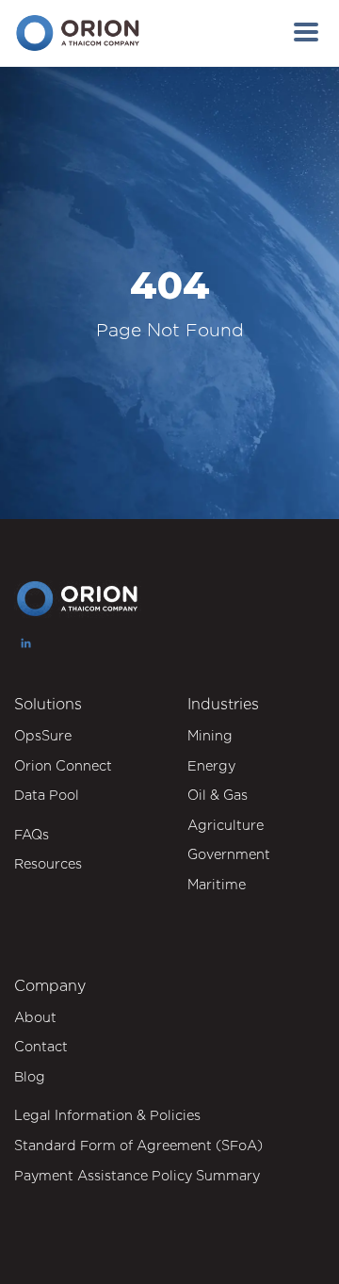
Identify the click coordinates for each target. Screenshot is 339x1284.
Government (228, 854)
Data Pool (46, 795)
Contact (41, 1046)
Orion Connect (63, 765)
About (35, 1017)
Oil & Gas (217, 795)
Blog (29, 1076)
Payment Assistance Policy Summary (137, 1175)
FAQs (31, 834)
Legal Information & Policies (107, 1115)
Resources (48, 863)
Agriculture (225, 825)
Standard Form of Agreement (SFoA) (138, 1145)
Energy (211, 765)
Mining (210, 735)
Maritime (216, 884)
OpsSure (43, 735)
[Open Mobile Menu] (306, 33)
